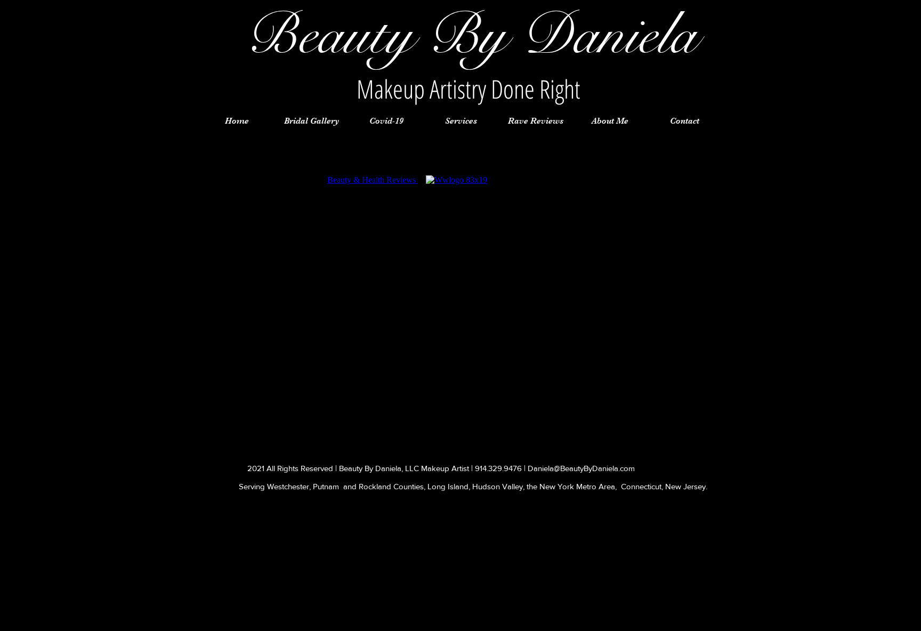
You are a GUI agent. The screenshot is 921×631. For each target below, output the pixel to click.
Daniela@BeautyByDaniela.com (581, 468)
